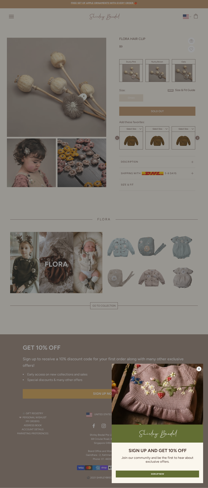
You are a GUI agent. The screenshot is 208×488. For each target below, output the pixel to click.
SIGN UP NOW (157, 474)
